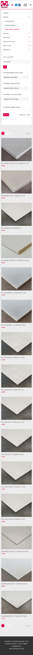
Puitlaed (5, 13)
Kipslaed (6, 33)
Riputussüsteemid (9, 41)
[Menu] (24, 3)
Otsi (5, 67)
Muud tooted (7, 45)
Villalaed (5, 17)
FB (20, 5)
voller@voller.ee (16, 646)
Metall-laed (6, 37)
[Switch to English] (12, 5)
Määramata (6, 49)
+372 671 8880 (22, 644)
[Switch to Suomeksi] (9, 5)
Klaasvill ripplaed (10, 25)
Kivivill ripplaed (9, 21)
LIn (17, 5)
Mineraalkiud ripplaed (12, 29)
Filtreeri (6, 114)
